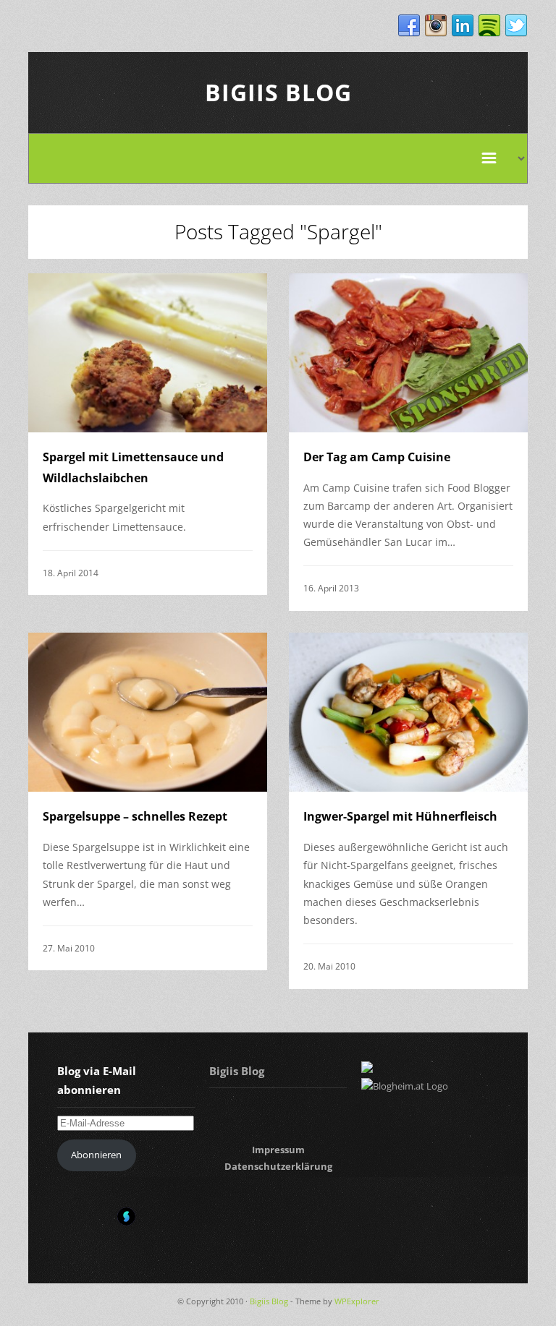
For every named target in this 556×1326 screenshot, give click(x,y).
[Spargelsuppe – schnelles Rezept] (147, 712)
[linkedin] (462, 26)
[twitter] (516, 26)
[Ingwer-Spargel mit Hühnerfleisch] (408, 712)
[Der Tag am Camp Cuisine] (408, 352)
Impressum (278, 1149)
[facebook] (409, 26)
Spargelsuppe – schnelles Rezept (135, 816)
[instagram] (435, 26)
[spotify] (489, 26)
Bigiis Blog (278, 92)
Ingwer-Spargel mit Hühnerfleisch (400, 816)
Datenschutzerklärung (278, 1166)
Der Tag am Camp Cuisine (376, 457)
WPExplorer (356, 1301)
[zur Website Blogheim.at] (404, 1085)
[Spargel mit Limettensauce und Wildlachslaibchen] (147, 352)
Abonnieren (96, 1154)
